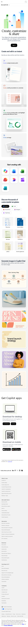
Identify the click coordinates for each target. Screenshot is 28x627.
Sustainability (4, 602)
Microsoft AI (4, 544)
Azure (3, 566)
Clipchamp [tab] (7, 212)
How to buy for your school (6, 532)
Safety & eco (4, 616)
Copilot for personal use (6, 491)
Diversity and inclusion (6, 598)
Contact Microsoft (8, 614)
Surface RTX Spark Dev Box (6, 486)
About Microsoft (4, 589)
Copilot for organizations (6, 489)
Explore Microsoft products (6, 493)
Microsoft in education (6, 523)
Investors (3, 596)
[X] (17, 470)
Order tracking (4, 510)
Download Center (5, 504)
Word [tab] (6, 206)
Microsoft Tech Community (6, 574)
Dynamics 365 (4, 549)
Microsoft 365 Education (6, 529)
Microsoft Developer (5, 568)
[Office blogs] (22, 470)
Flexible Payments (5, 517)
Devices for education (5, 525)
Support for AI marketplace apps (7, 572)
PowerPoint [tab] (7, 209)
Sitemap (3, 614)
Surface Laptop (4, 482)
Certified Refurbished (5, 512)
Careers (3, 587)
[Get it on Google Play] (16, 449)
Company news (4, 592)
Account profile (4, 501)
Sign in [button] (14, 45)
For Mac (13, 423)
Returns (3, 508)
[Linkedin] (13, 470)
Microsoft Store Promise (6, 514)
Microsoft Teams (4, 555)
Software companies (5, 579)
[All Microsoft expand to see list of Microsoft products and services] (1, 1)
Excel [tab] (15, 206)
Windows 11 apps (5, 495)
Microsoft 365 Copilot (5, 557)
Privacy (14, 614)
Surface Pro (4, 480)
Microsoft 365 (4, 4)
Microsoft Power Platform (6, 553)
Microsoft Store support (6, 506)
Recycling (8, 616)
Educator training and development (8, 534)
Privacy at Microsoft (5, 594)
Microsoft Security (5, 546)
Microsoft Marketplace (6, 577)
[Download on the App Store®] (7, 449)
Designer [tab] (18, 209)
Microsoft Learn (4, 570)
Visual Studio (4, 581)
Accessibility (4, 600)
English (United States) (8, 606)
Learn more (10, 461)
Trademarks (23, 614)
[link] (14, 70)
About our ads (13, 616)
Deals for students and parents (7, 536)
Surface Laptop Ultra (5, 484)
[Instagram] (19, 470)
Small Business (4, 559)
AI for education (4, 538)
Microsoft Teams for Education (7, 527)
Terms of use (18, 614)
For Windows (6, 423)
